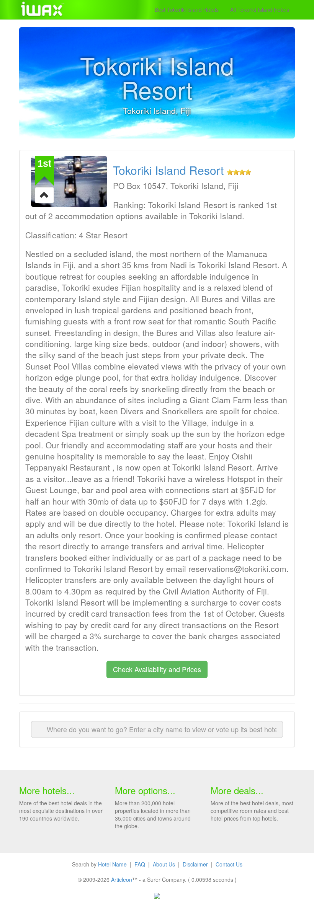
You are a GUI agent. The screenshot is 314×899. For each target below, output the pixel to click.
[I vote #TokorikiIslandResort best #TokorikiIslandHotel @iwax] (44, 194)
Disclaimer (195, 864)
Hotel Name (112, 864)
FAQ (139, 864)
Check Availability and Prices (157, 669)
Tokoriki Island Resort (168, 170)
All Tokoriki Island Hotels (259, 9)
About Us (164, 864)
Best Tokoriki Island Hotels (187, 9)
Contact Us (229, 864)
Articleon (121, 879)
